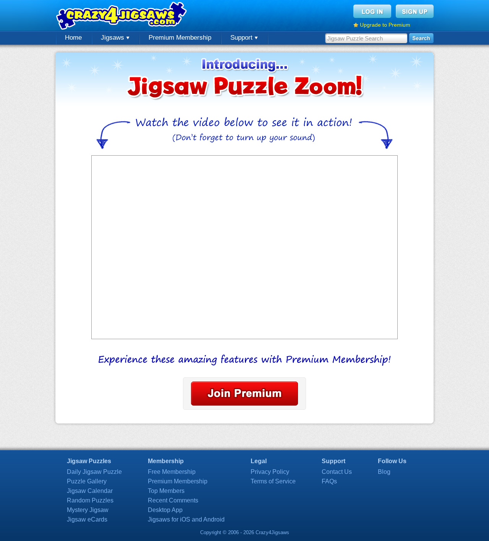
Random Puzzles (90, 500)
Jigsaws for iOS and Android (186, 519)
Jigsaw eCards (87, 519)
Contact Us (337, 472)
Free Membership (172, 472)
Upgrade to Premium (385, 25)
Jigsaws (113, 37)
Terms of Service (273, 481)
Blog (384, 472)
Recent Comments (173, 500)
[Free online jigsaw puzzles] (122, 15)
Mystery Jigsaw (87, 510)
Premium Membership (180, 37)
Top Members (166, 491)
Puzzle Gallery (87, 481)
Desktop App (165, 510)
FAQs (329, 481)
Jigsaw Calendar (90, 491)
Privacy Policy (270, 472)
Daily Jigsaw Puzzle (94, 472)
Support (242, 37)
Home (73, 37)
